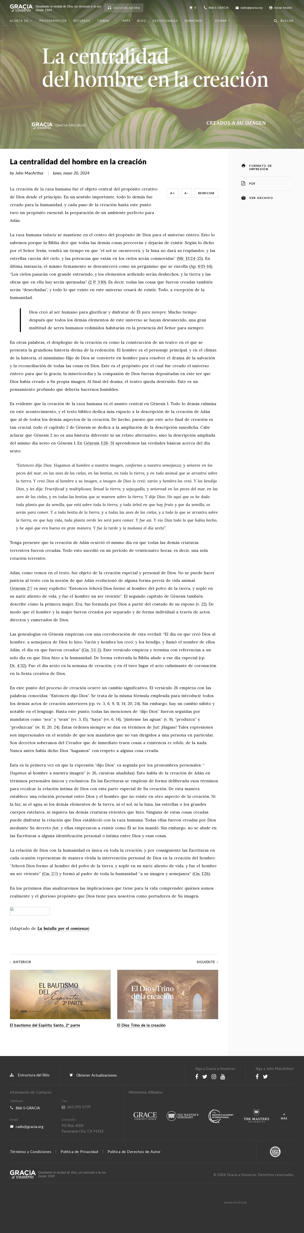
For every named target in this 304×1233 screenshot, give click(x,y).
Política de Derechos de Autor (134, 1151)
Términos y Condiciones (30, 1151)
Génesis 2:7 (21, 588)
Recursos (81, 20)
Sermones (193, 20)
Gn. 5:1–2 (91, 650)
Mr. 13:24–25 (190, 258)
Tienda (103, 20)
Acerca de (19, 20)
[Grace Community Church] (145, 1116)
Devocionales (165, 20)
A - (186, 193)
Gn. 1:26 (201, 874)
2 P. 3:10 (97, 282)
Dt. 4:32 (17, 666)
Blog (141, 20)
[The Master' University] (256, 1116)
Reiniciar (206, 193)
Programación (53, 20)
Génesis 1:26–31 (99, 443)
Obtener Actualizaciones (96, 1075)
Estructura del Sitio (33, 1075)
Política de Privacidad (79, 1151)
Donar (221, 20)
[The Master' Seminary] (182, 1116)
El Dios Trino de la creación (141, 1025)
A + (172, 193)
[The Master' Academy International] (221, 1116)
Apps (126, 20)
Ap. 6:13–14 (200, 266)
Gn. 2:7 (50, 874)
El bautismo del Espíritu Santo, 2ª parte (45, 1025)
